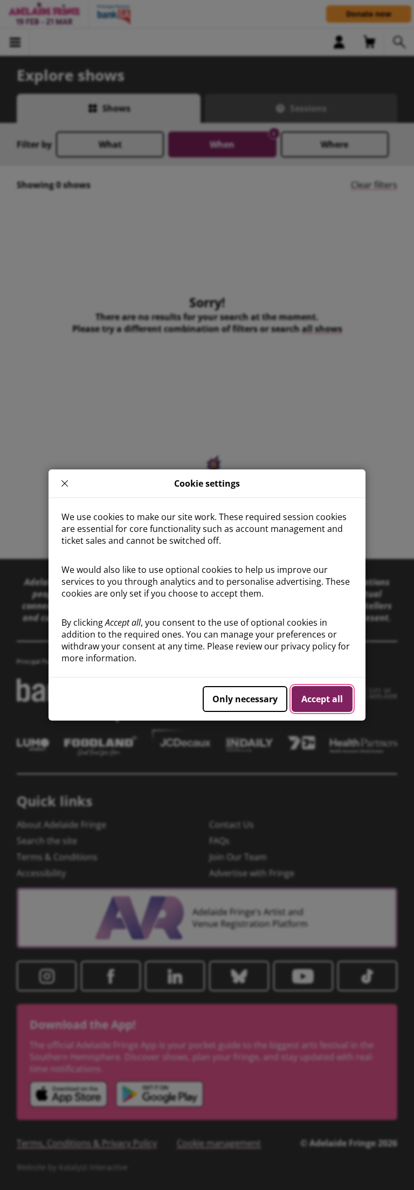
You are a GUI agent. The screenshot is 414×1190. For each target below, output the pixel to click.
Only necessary (245, 699)
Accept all (322, 699)
